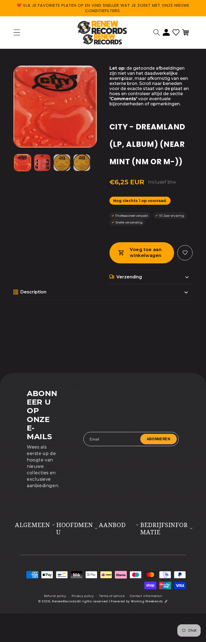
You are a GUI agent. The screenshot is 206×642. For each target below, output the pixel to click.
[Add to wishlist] (185, 252)
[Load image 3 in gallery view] (62, 162)
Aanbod (112, 525)
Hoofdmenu (74, 528)
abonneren (158, 439)
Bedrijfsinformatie (163, 528)
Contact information (146, 596)
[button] (156, 32)
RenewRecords (64, 601)
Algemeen (32, 525)
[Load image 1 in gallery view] (22, 162)
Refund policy (55, 596)
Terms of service (111, 596)
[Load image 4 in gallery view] (81, 162)
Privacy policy (83, 596)
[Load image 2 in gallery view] (42, 162)
